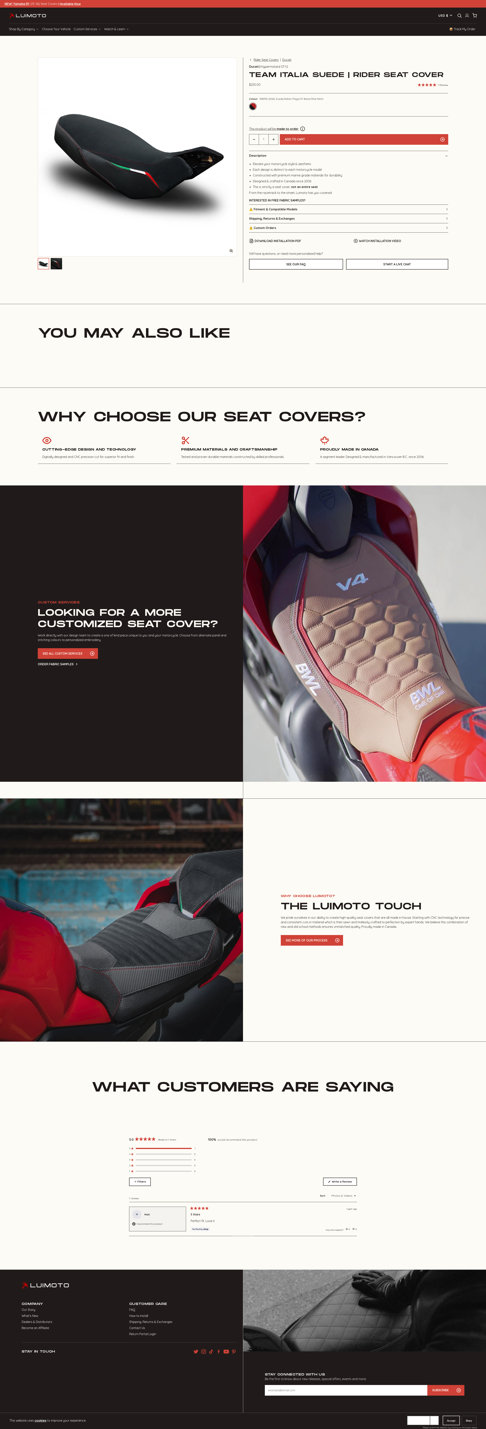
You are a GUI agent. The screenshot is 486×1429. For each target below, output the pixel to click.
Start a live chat (397, 264)
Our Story (28, 1310)
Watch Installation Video (380, 241)
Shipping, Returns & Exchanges (272, 218)
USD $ (443, 15)
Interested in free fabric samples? (277, 200)
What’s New (30, 1316)
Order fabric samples (56, 664)
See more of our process (306, 940)
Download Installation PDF (278, 241)
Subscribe (440, 1390)
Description (257, 155)
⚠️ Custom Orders (262, 228)
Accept (451, 1420)
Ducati (286, 60)
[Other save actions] (434, 1420)
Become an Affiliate (35, 1328)
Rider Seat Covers (266, 60)
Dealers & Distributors (37, 1322)
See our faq (296, 264)
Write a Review (344, 1183)
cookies (40, 1420)
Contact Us (137, 1328)
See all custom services (62, 653)
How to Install (138, 1316)
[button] (433, 85)
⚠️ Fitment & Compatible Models (273, 209)
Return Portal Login (142, 1334)
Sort (323, 1195)
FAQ (132, 1310)
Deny (469, 1420)
